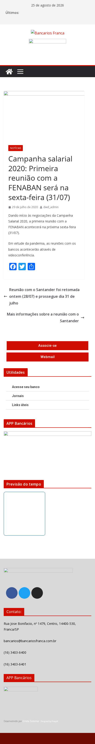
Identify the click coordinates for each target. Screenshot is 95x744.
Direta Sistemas (31, 721)
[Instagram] (37, 593)
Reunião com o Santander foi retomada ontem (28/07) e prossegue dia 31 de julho (44, 296)
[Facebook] (12, 593)
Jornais (18, 396)
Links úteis (20, 405)
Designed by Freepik (49, 721)
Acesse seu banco (26, 387)
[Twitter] (24, 593)
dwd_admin (51, 207)
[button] (47, 387)
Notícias (15, 148)
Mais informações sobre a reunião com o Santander (43, 317)
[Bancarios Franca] (9, 71)
